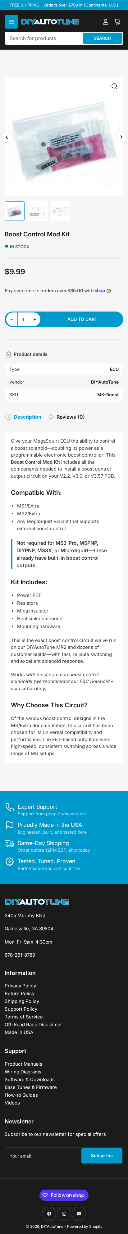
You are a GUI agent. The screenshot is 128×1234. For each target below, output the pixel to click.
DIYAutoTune (52, 1226)
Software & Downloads (30, 1079)
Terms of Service (24, 1017)
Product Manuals (23, 1064)
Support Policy (21, 1009)
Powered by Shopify (85, 1226)
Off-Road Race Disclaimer (33, 1024)
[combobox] (64, 38)
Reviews (71, 417)
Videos (12, 1103)
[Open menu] (11, 22)
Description (27, 417)
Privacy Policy (20, 986)
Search (102, 38)
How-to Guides (21, 1095)
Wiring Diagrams (23, 1072)
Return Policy (19, 993)
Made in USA (19, 1032)
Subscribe (102, 1155)
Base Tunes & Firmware (31, 1087)
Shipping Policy (22, 1001)
